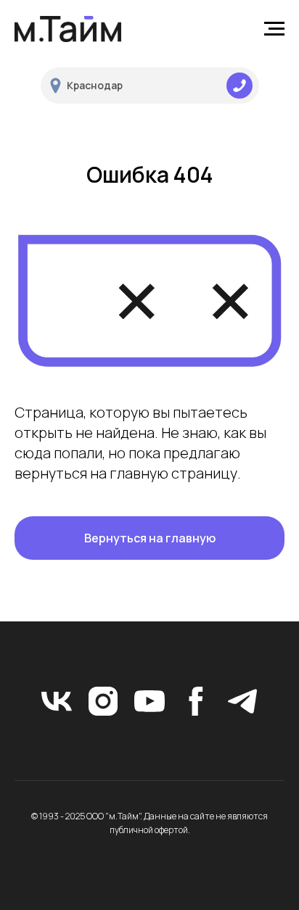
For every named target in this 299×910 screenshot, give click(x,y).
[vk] (56, 701)
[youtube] (149, 701)
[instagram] (103, 701)
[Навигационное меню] (274, 29)
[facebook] (196, 701)
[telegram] (242, 701)
